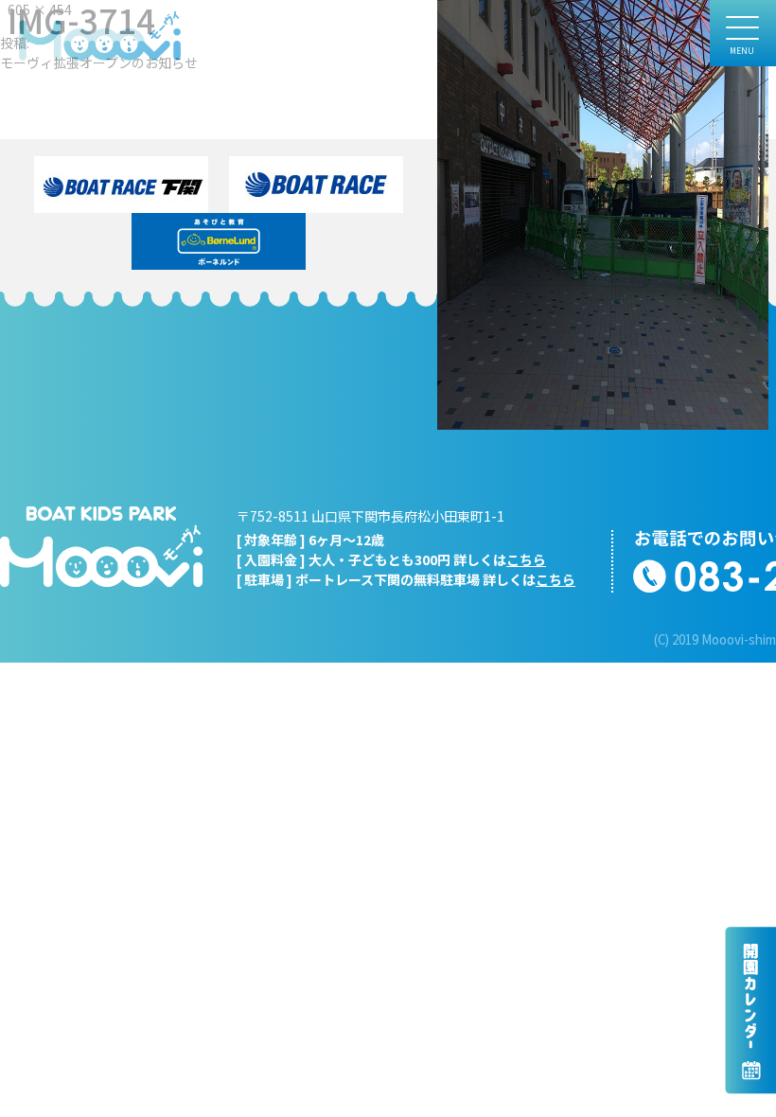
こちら (526, 559)
